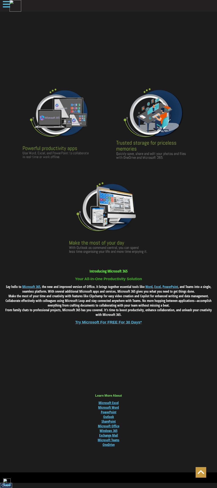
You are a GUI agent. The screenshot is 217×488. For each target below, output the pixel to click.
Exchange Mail (108, 435)
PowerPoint (170, 286)
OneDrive (109, 444)
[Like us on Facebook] (7, 482)
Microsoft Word (108, 407)
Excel (157, 286)
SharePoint (109, 421)
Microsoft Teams (108, 440)
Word (149, 286)
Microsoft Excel (109, 402)
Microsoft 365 (31, 286)
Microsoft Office (108, 426)
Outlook (108, 416)
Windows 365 (108, 430)
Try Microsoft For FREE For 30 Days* (108, 322)
